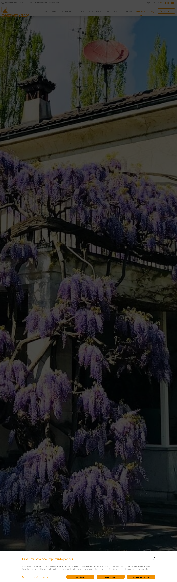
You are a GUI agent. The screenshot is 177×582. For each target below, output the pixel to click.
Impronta (44, 577)
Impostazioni (80, 577)
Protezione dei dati (30, 577)
